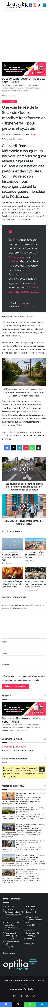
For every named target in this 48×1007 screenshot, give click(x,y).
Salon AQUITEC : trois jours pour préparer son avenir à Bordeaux (35, 584)
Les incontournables (34, 920)
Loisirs (7, 925)
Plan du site (28, 989)
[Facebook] (7, 447)
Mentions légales (15, 989)
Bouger (28, 912)
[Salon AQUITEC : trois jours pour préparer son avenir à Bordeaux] (35, 573)
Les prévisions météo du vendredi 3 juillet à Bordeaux (34, 554)
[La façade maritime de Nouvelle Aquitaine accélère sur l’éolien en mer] (12, 544)
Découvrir (29, 917)
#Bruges (14, 261)
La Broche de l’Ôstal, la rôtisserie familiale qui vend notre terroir (12, 584)
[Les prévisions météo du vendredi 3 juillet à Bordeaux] (35, 544)
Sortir (28, 936)
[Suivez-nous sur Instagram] (41, 769)
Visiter (28, 944)
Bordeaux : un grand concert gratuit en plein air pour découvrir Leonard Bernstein (26, 872)
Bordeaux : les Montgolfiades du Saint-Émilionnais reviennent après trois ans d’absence (29, 826)
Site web (5, 665)
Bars (7, 909)
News (13, 101)
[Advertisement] (24, 37)
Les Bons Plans (11, 922)
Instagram (34, 5)
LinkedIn (44, 5)
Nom (4, 642)
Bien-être (29, 909)
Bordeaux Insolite (12, 912)
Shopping (9, 936)
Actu (14, 96)
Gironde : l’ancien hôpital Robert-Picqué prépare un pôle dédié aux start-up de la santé (27, 857)
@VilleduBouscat (19, 257)
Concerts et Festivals (13, 915)
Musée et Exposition (13, 928)
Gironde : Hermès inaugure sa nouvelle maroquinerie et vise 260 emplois (27, 843)
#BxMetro (33, 287)
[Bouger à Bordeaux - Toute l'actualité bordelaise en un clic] (17, 5)
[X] (13, 447)
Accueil (7, 96)
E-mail (5, 653)
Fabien (7, 135)
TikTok (39, 5)
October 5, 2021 (27, 306)
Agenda (29, 906)
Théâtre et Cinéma (12, 941)
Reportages (9, 933)
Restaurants (30, 933)
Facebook (30, 5)
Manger (29, 925)
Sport (28, 939)
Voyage (8, 947)
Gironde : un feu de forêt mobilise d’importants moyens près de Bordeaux (27, 810)
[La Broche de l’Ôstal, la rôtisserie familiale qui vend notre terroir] (12, 573)
